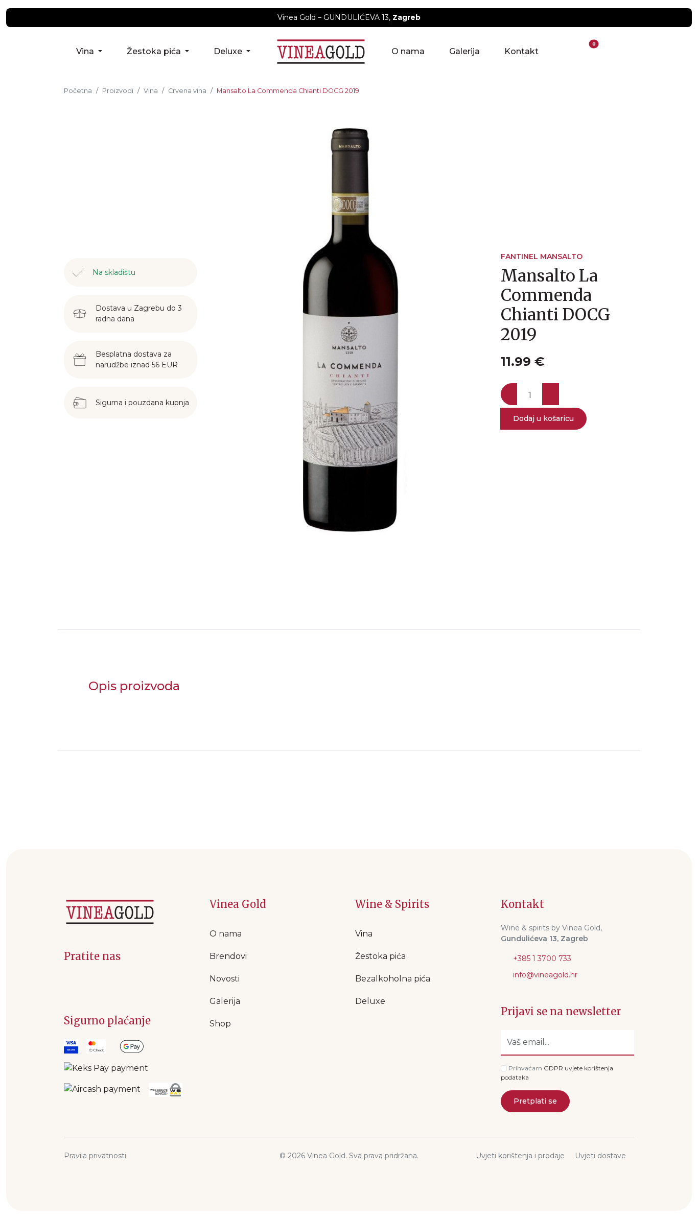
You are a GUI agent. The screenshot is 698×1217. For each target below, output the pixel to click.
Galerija (464, 51)
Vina (86, 51)
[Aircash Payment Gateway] (102, 1090)
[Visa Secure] (71, 1046)
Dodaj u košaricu (543, 418)
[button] (567, 51)
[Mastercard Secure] (96, 1046)
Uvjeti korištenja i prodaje (520, 1155)
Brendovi (228, 956)
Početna (78, 91)
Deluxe (229, 51)
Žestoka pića (155, 51)
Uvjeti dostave (600, 1155)
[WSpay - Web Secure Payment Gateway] (131, 1046)
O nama (408, 51)
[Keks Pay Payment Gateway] (106, 1068)
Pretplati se (535, 1101)
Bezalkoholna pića (392, 979)
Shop (220, 1023)
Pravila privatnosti (95, 1155)
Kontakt (521, 51)
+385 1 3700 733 (541, 958)
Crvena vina (187, 91)
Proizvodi (117, 91)
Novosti (225, 979)
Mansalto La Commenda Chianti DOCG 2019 (288, 91)
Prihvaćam (525, 1068)
